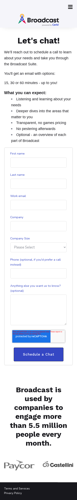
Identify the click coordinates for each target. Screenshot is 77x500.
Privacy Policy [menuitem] (13, 493)
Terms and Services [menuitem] (17, 489)
